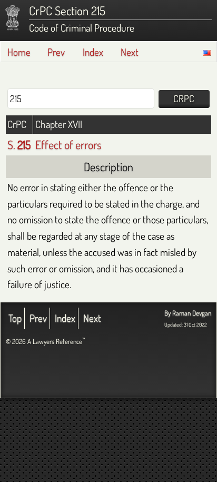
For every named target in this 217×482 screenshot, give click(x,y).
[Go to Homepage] (12, 18)
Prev (56, 51)
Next (130, 51)
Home (19, 51)
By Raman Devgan (187, 313)
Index (93, 51)
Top (15, 317)
